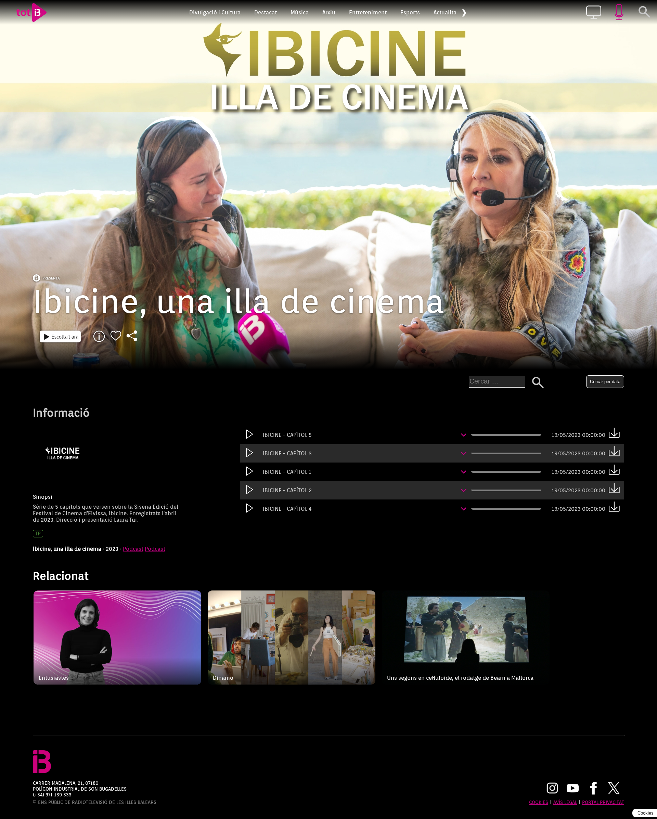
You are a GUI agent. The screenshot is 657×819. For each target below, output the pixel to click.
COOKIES (538, 802)
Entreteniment (368, 12)
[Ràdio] (619, 12)
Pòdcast (133, 549)
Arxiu (328, 12)
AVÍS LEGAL (565, 802)
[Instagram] (552, 788)
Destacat (265, 12)
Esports (410, 12)
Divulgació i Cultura (215, 12)
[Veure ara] (60, 336)
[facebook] (593, 788)
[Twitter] (614, 788)
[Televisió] (593, 12)
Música (300, 12)
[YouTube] (573, 788)
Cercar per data (605, 381)
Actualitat (446, 12)
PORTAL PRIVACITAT (603, 802)
